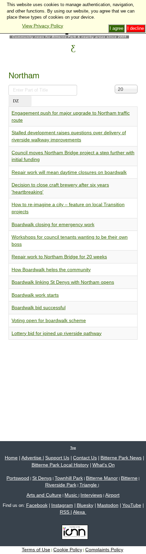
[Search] (15, 101)
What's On (103, 465)
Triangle (88, 485)
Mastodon (107, 505)
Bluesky (85, 505)
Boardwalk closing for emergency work (53, 224)
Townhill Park (69, 478)
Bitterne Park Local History (60, 465)
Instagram (62, 505)
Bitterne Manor (102, 478)
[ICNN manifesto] (73, 533)
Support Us (57, 457)
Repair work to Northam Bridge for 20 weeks (59, 256)
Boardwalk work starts (35, 295)
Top (73, 448)
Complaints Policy (104, 549)
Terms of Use (36, 549)
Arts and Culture (43, 495)
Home (11, 457)
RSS (65, 512)
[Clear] (27, 101)
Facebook (37, 505)
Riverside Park (60, 485)
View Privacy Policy (42, 25)
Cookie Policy (67, 549)
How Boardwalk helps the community (51, 269)
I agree (116, 28)
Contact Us (85, 457)
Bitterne (129, 478)
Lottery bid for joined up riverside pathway (57, 333)
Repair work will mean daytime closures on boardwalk (69, 172)
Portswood (17, 478)
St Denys (42, 478)
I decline (135, 28)
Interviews (91, 495)
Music (71, 495)
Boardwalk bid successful (39, 307)
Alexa (79, 512)
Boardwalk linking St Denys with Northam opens (63, 282)
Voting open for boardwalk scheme (49, 320)
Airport (112, 495)
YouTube (131, 505)
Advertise (32, 457)
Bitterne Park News (121, 457)
